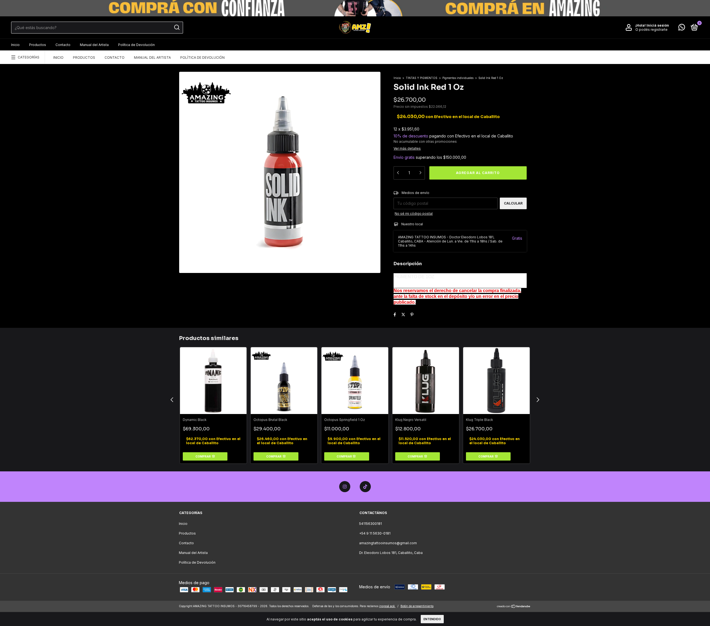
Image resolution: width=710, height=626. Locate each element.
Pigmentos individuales (457, 78)
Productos (37, 45)
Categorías (28, 57)
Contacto (62, 45)
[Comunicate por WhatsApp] (682, 28)
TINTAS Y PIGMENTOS (421, 78)
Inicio (15, 45)
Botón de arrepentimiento (416, 606)
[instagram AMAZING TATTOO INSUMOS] (344, 486)
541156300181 (370, 524)
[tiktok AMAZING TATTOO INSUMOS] (365, 486)
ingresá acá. (387, 606)
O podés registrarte (651, 29)
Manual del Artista (94, 45)
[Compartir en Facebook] (395, 314)
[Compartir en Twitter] (403, 314)
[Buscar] (176, 27)
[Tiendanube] (513, 606)
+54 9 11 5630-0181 (374, 533)
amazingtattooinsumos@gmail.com (388, 543)
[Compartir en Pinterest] (412, 314)
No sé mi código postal (414, 213)
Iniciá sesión (657, 25)
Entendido (432, 619)
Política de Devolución (136, 45)
